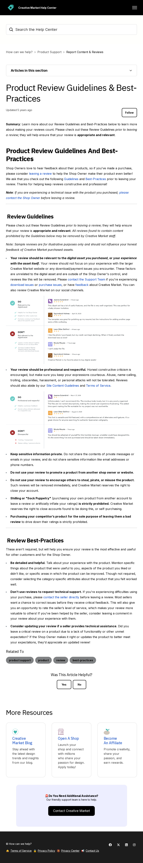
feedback (81, 285)
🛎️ (19, 850)
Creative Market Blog (22, 740)
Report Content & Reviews (84, 52)
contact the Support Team (86, 279)
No (79, 684)
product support (20, 660)
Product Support (49, 52)
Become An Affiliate (113, 740)
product (43, 660)
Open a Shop (68, 738)
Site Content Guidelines (62, 385)
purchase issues (50, 285)
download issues (22, 285)
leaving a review (40, 173)
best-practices (83, 660)
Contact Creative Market (71, 811)
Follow (129, 112)
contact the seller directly (61, 597)
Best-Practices (95, 179)
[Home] (10, 7)
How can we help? (19, 52)
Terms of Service (98, 385)
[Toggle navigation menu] (135, 7)
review (60, 660)
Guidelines (71, 179)
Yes (64, 684)
